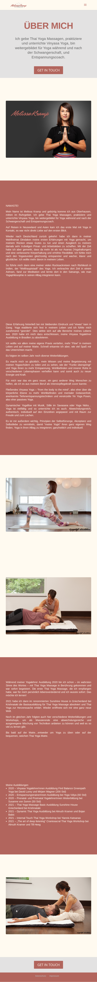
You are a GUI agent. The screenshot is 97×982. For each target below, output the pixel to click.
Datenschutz (40, 976)
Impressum (54, 976)
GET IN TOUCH (48, 70)
